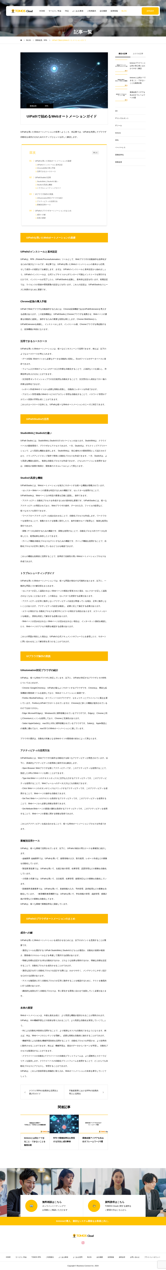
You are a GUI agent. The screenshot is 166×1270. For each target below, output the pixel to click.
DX (116, 111)
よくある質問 (77, 1257)
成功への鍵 (41, 215)
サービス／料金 (55, 11)
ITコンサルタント (122, 118)
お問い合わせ (135, 1257)
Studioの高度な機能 (44, 185)
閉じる (95, 152)
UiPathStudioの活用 (43, 177)
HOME (42, 11)
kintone (118, 133)
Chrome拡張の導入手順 (46, 168)
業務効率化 (119, 155)
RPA (46, 106)
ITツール (118, 125)
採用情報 (114, 11)
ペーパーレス (120, 147)
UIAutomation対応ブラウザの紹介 (50, 198)
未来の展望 (41, 218)
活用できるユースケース (46, 171)
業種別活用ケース (44, 205)
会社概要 (103, 11)
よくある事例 (77, 11)
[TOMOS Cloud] (22, 11)
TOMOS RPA (36, 1257)
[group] (35, 1132)
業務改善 (33, 106)
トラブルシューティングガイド (49, 188)
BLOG (124, 11)
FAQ (67, 11)
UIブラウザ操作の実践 (44, 194)
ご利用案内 (91, 11)
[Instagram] (83, 1242)
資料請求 (150, 11)
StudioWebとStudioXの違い (47, 181)
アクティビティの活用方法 (47, 201)
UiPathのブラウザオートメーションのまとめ (53, 211)
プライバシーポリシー (152, 1257)
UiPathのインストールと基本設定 (50, 165)
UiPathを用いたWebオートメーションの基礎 (53, 161)
